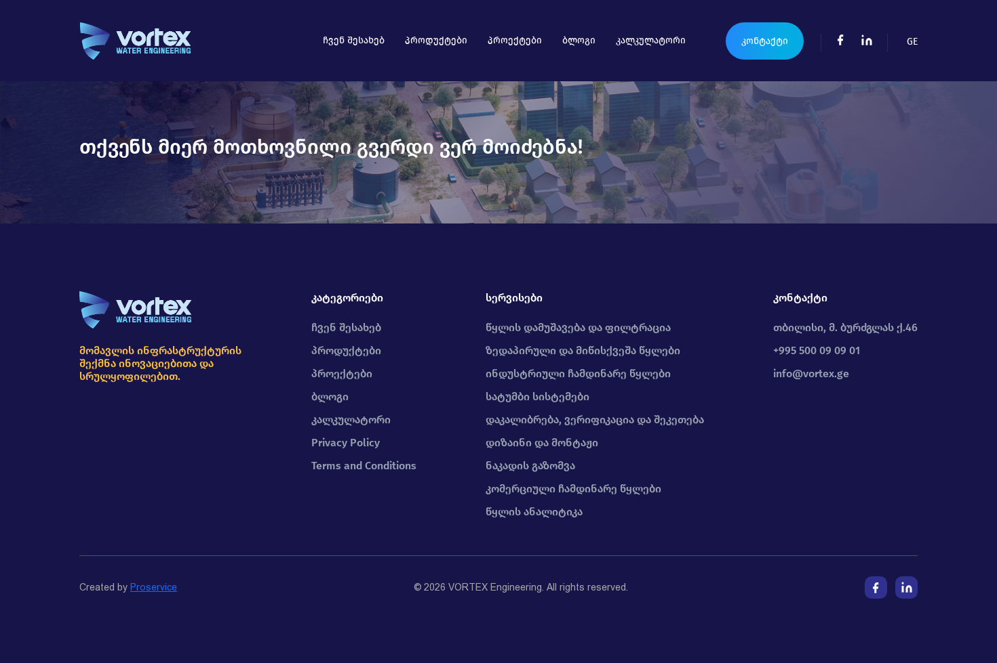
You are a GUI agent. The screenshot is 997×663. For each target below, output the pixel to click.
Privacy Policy (345, 442)
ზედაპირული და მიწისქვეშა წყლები (583, 350)
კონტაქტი (764, 41)
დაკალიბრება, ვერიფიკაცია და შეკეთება (595, 419)
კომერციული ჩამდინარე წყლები (573, 488)
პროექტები (515, 40)
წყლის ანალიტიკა (534, 511)
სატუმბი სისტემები (537, 396)
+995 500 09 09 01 (816, 350)
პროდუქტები (436, 40)
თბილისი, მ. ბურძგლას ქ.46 (845, 327)
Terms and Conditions (363, 465)
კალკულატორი (651, 40)
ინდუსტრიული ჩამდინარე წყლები (578, 373)
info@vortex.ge (811, 373)
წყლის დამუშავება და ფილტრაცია (578, 327)
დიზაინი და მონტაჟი (542, 442)
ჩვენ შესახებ (354, 40)
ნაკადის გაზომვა (530, 465)
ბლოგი (578, 40)
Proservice (153, 587)
